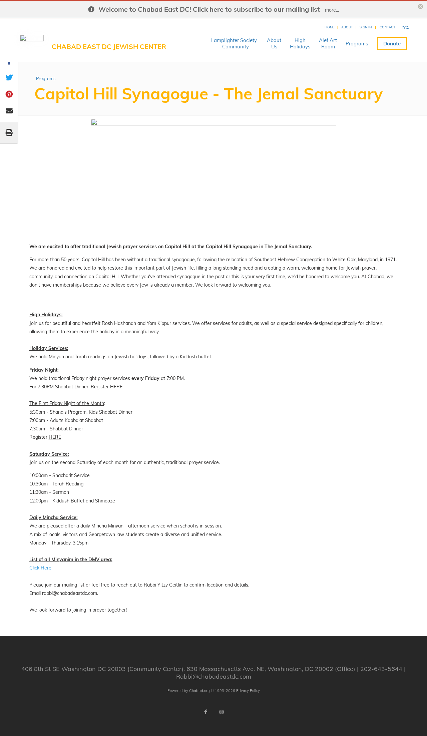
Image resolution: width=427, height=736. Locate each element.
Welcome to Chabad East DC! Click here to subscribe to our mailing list (209, 9)
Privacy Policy (248, 690)
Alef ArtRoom (328, 43)
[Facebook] (205, 712)
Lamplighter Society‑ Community (234, 43)
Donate (392, 43)
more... (332, 10)
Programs (357, 43)
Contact (387, 27)
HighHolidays (300, 43)
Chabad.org (199, 690)
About (347, 27)
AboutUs (274, 43)
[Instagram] (221, 712)
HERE (116, 387)
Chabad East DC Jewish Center (109, 46)
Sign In (366, 27)
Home (330, 27)
